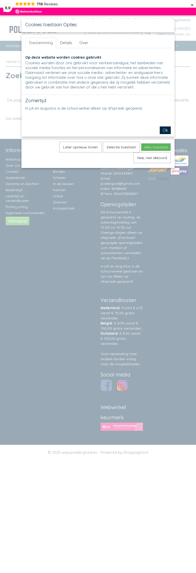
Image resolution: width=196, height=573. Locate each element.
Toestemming (41, 42)
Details (66, 42)
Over (83, 42)
